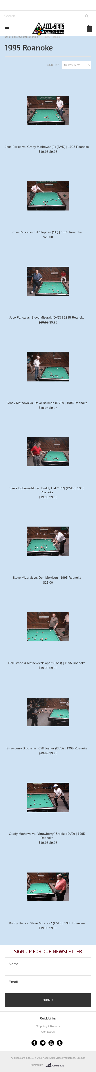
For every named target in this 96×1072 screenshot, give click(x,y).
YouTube (51, 1043)
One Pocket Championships (21, 36)
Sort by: (53, 64)
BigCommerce (55, 1065)
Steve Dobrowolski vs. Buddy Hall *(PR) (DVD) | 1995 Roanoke (46, 490)
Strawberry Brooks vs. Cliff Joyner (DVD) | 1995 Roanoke (46, 748)
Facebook (34, 1043)
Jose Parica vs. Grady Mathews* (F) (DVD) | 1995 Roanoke (47, 146)
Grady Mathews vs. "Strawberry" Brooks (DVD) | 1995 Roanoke (47, 835)
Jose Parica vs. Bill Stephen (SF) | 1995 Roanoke (47, 232)
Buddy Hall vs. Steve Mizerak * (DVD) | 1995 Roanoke (47, 923)
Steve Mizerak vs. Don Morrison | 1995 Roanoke (47, 577)
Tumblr (60, 1043)
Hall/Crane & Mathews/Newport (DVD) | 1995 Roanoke (47, 663)
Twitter (43, 1043)
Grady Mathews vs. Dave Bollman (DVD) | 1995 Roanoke (46, 403)
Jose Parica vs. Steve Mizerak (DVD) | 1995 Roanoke (47, 317)
